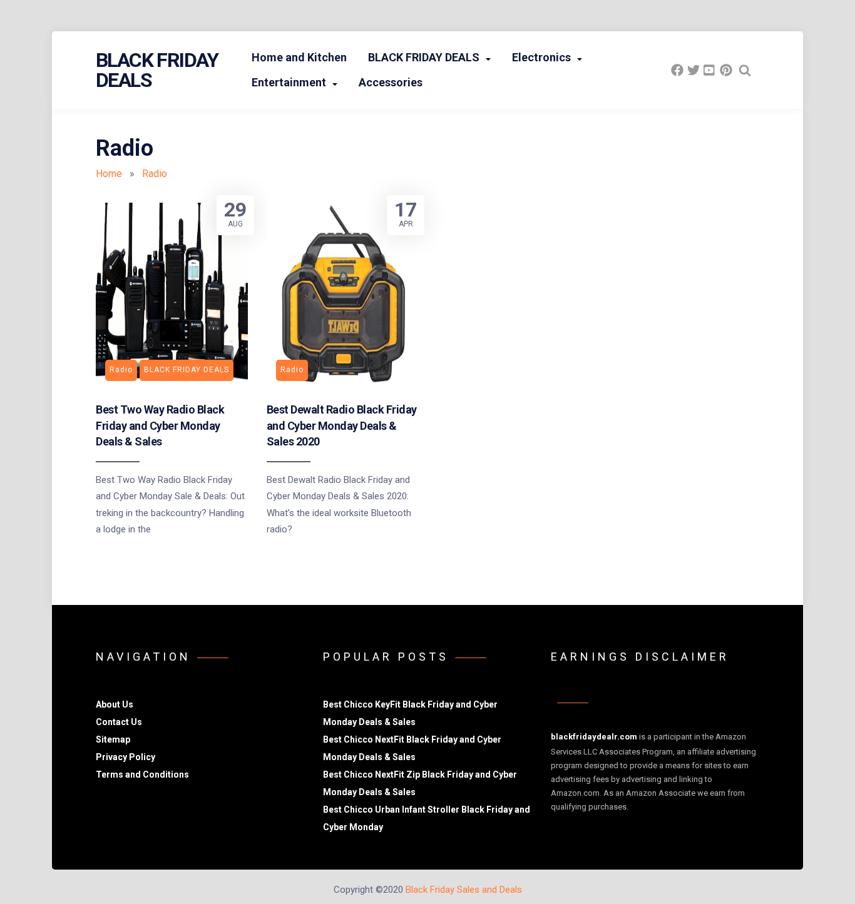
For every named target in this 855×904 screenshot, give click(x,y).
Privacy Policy (125, 757)
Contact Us (119, 722)
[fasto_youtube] (710, 70)
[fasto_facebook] (677, 70)
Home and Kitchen (299, 57)
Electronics (541, 57)
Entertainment (289, 82)
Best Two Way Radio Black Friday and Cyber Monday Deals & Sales (160, 425)
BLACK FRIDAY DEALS (423, 57)
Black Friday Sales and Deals (464, 889)
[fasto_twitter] (693, 70)
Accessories (390, 82)
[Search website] (745, 70)
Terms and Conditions (142, 774)
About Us (114, 704)
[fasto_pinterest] (726, 70)
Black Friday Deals (157, 70)
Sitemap (113, 739)
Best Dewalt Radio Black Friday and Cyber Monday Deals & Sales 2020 (342, 425)
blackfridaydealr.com (594, 736)
